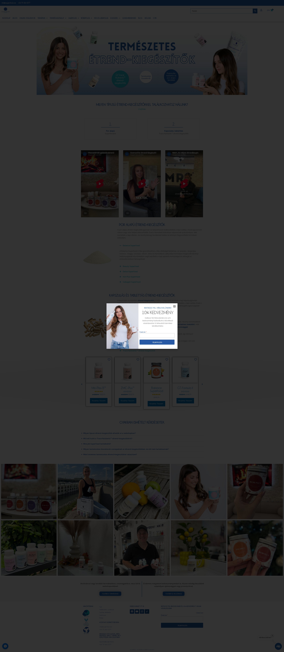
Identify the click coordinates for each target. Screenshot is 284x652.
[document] (142, 326)
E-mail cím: (143, 332)
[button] (174, 306)
